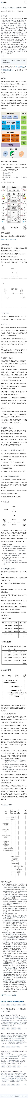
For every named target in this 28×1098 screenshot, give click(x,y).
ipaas (13, 1046)
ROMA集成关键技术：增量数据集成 (10, 1015)
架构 (8, 1084)
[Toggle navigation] (25, 2)
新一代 (8, 1046)
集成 (8, 1004)
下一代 (3, 1084)
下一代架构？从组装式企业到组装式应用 (11, 1071)
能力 (19, 1066)
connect (8, 1066)
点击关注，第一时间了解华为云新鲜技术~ (12, 1001)
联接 (14, 1066)
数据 (24, 1004)
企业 (18, 1084)
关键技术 (13, 1004)
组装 (13, 1084)
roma (3, 1004)
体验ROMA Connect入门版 (8, 239)
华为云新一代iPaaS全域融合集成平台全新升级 (13, 1033)
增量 (19, 1004)
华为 (3, 1046)
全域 (18, 1046)
